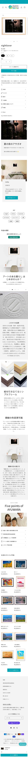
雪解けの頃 (3, 644)
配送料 (5, 50)
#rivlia (13, 213)
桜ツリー (16, 572)
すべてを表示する (14, 670)
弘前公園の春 (4, 608)
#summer (20, 213)
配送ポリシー (6, 743)
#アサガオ (6, 217)
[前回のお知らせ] (2, 1)
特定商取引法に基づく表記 (15, 743)
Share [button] (4, 112)
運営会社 (5, 689)
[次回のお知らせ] (25, 1)
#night (6, 213)
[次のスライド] (18, 289)
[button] (2, 7)
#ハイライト (16, 217)
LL (12, 55)
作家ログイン (6, 699)
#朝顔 (17, 221)
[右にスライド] (17, 41)
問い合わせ (5, 696)
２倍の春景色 (17, 644)
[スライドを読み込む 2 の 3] (14, 289)
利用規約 (23, 741)
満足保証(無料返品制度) (8, 683)
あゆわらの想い (7, 704)
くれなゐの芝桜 (17, 590)
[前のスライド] (9, 289)
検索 (4, 680)
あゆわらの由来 (6, 692)
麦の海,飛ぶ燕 (17, 662)
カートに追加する (14, 755)
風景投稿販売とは (7, 686)
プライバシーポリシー (15, 741)
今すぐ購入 (14, 71)
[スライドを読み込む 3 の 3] (16, 289)
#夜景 (10, 221)
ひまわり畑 (3, 572)
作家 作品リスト (11, 197)
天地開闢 (3, 590)
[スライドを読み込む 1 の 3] (12, 289)
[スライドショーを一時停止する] (26, 289)
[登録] (21, 718)
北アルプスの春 (17, 626)
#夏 (23, 217)
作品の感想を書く (14, 237)
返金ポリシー (7, 741)
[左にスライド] (10, 41)
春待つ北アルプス (4, 626)
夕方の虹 (3, 662)
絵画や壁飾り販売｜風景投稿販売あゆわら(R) (15, 739)
